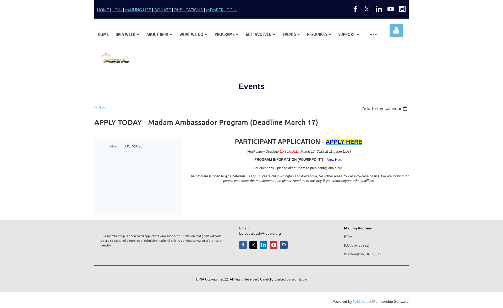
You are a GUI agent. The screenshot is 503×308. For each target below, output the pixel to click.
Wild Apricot (362, 302)
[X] (367, 9)
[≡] (373, 34)
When (113, 146)
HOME (103, 9)
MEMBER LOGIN (221, 9)
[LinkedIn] (378, 9)
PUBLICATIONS (188, 9)
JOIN (117, 9)
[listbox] (385, 108)
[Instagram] (402, 9)
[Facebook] (355, 9)
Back (102, 107)
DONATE (162, 9)
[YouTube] (390, 9)
